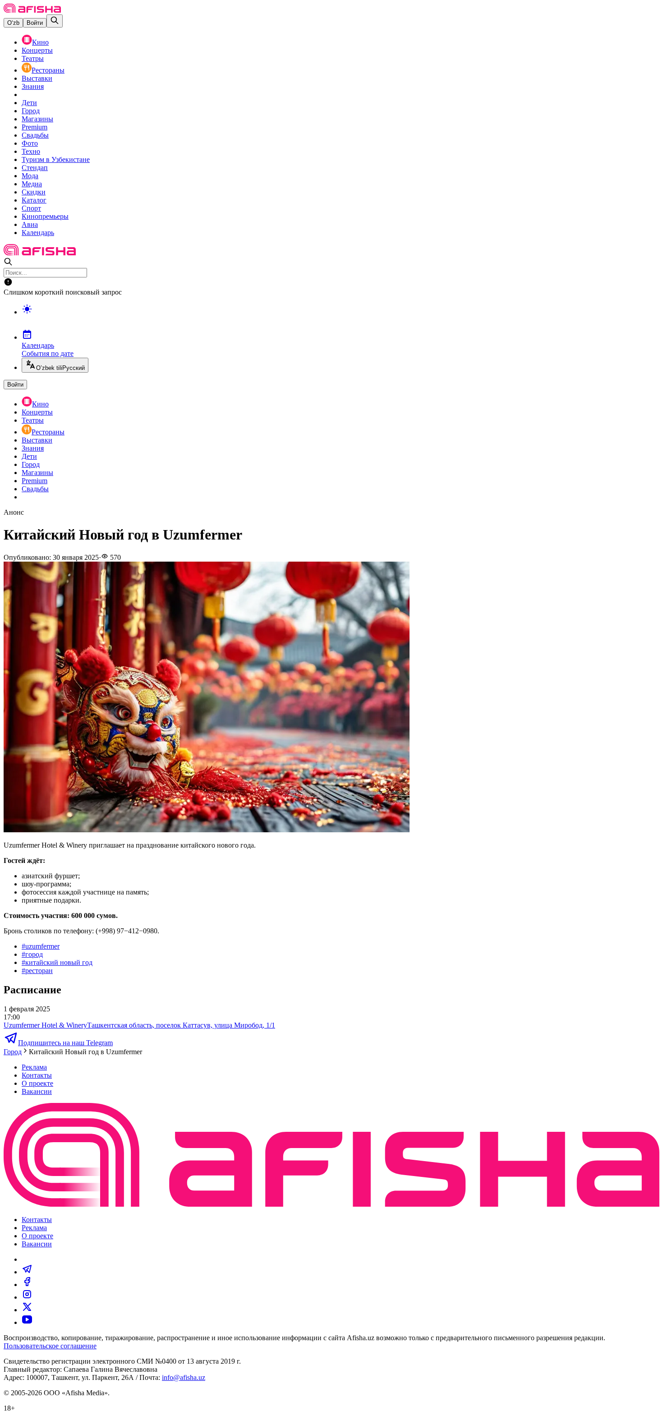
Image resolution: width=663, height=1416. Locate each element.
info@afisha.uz (183, 1377)
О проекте (37, 1083)
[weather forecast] (340, 318)
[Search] (54, 21)
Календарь (38, 232)
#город (32, 954)
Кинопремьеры (45, 216)
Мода (30, 176)
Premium (34, 127)
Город (31, 111)
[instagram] (27, 1297)
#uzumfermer (41, 946)
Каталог (34, 200)
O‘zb (13, 22)
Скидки (34, 192)
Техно (31, 151)
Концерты (37, 50)
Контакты (37, 1075)
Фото (30, 143)
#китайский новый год (57, 962)
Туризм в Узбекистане (56, 159)
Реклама (34, 1067)
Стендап (35, 167)
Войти (35, 22)
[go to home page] (32, 10)
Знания (33, 86)
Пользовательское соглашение (50, 1346)
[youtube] (27, 1322)
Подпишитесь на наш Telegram (65, 1043)
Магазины (37, 119)
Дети (29, 102)
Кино (40, 42)
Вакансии (37, 1091)
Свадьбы (35, 135)
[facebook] (27, 1284)
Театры (33, 58)
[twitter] (27, 1310)
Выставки (37, 78)
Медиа (32, 184)
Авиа (30, 224)
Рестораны (48, 70)
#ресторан (37, 970)
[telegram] (27, 1272)
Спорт (31, 208)
